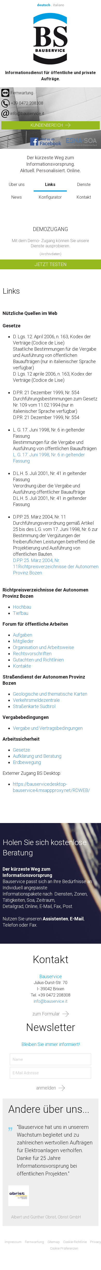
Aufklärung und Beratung (37, 756)
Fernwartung (22, 92)
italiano (58, 5)
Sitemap (53, 1242)
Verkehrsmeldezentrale (36, 700)
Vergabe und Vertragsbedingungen (48, 728)
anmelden (46, 1088)
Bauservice (50, 38)
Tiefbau (20, 613)
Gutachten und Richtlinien (38, 659)
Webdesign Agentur (90, 1249)
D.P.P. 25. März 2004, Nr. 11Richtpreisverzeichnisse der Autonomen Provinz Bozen (55, 566)
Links (50, 184)
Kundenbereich (47, 125)
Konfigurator (50, 197)
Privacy (95, 1242)
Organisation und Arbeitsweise (43, 647)
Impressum (13, 1242)
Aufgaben (22, 635)
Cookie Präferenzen (64, 1248)
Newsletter (50, 1027)
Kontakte (22, 666)
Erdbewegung (27, 762)
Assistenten (55, 918)
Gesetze (21, 750)
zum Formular (46, 1013)
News (16, 197)
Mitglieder (23, 641)
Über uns (17, 184)
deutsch (43, 5)
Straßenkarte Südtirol (34, 706)
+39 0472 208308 (27, 103)
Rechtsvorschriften (32, 653)
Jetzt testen (50, 264)
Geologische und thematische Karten (50, 694)
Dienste (84, 184)
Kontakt (84, 197)
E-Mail (77, 918)
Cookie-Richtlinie (75, 1242)
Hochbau (22, 607)
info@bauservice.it (27, 113)
